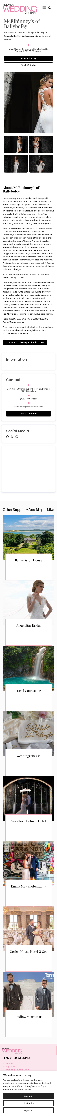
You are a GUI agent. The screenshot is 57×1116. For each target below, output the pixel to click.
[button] (44, 8)
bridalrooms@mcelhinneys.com (28, 406)
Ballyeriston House (28, 560)
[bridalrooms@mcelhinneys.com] (29, 403)
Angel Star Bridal (28, 625)
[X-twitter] (12, 436)
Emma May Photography (28, 886)
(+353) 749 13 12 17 (28, 398)
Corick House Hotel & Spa (28, 951)
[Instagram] (16, 436)
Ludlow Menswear (28, 1016)
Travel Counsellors (28, 690)
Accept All (29, 1096)
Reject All (28, 1110)
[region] (28, 1093)
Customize (28, 1103)
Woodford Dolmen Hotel (28, 821)
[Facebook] (7, 436)
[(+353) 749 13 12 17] (29, 395)
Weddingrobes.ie (28, 756)
